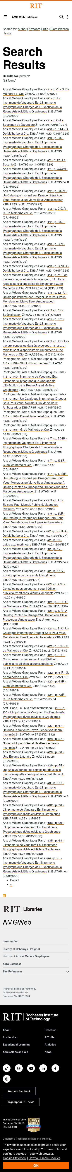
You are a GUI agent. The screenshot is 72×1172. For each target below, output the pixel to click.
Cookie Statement (14, 1158)
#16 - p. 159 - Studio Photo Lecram (25, 363)
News (48, 1052)
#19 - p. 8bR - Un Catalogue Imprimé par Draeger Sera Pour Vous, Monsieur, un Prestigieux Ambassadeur (34, 517)
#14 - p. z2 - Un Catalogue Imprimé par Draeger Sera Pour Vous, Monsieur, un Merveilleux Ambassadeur (35, 296)
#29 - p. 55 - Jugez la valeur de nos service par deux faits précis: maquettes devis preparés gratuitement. (33, 769)
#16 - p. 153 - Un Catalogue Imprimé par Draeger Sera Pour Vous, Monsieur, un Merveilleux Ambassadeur (34, 402)
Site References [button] (13, 971)
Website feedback (19, 1091)
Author (22, 29)
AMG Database (12, 964)
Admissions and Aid (15, 1052)
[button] (5, 17)
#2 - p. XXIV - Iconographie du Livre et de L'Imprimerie (34, 573)
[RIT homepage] (30, 1017)
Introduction (10, 941)
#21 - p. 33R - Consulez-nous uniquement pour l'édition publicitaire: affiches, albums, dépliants (34, 659)
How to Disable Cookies (44, 1158)
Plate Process (59, 29)
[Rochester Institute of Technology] (36, 6)
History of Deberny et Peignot (21, 949)
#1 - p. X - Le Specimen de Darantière (33, 122)
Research (50, 1030)
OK (36, 1165)
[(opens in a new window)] (7, 1068)
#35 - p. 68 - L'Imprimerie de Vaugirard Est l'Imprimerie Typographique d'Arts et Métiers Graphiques (33, 844)
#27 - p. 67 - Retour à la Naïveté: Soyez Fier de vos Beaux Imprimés (33, 729)
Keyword (34, 29)
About (7, 1030)
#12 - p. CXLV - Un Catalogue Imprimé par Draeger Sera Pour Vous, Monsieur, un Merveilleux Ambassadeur (35, 195)
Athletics (50, 1044)
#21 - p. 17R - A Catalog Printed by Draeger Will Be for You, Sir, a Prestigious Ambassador (35, 615)
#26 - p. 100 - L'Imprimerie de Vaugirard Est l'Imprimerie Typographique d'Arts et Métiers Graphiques (34, 712)
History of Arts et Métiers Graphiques (26, 956)
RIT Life (49, 1037)
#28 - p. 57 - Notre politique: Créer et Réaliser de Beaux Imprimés (33, 743)
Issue (7, 33)
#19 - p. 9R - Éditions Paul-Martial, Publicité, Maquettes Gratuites (33, 504)
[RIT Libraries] (23, 909)
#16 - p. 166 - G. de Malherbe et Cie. (26, 429)
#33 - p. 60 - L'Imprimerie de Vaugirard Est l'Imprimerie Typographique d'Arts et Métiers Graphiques (33, 827)
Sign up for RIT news (21, 1102)
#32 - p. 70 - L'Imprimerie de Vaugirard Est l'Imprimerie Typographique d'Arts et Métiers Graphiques (33, 809)
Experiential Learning (16, 1044)
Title (45, 29)
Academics (10, 1037)
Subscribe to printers (4, 895)
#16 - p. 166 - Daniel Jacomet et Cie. (26, 416)
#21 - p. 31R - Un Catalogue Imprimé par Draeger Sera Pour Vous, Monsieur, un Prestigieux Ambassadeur (36, 632)
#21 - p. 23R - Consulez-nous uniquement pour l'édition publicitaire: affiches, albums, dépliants (34, 588)
